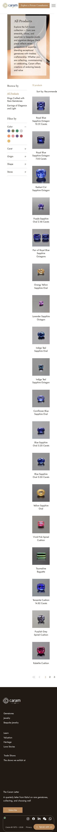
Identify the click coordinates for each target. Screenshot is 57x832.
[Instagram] (28, 818)
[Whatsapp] (50, 818)
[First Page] (34, 677)
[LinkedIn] (39, 818)
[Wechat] (44, 818)
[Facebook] (33, 818)
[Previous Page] (39, 677)
